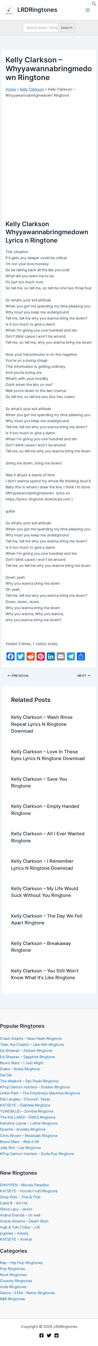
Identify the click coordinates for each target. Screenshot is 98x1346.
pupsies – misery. (14, 1233)
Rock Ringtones (13, 1275)
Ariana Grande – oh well (20, 1215)
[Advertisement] (49, 153)
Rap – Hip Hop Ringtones (21, 1262)
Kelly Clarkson (32, 89)
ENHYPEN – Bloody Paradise (24, 1185)
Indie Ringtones (13, 1287)
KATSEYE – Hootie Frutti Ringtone (29, 1191)
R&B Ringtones (12, 1299)
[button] (94, 5)
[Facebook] (41, 1335)
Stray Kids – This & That (20, 1197)
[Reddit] (56, 1335)
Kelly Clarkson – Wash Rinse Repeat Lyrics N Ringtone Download (42, 724)
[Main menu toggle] (87, 10)
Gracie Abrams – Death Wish (24, 1221)
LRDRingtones (37, 9)
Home (11, 89)
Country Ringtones (16, 1281)
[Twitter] (49, 1335)
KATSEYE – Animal (16, 1239)
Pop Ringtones (12, 1268)
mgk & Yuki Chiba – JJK (20, 1227)
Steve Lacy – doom (16, 1209)
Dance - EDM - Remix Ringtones (27, 1293)
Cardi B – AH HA (14, 1203)
